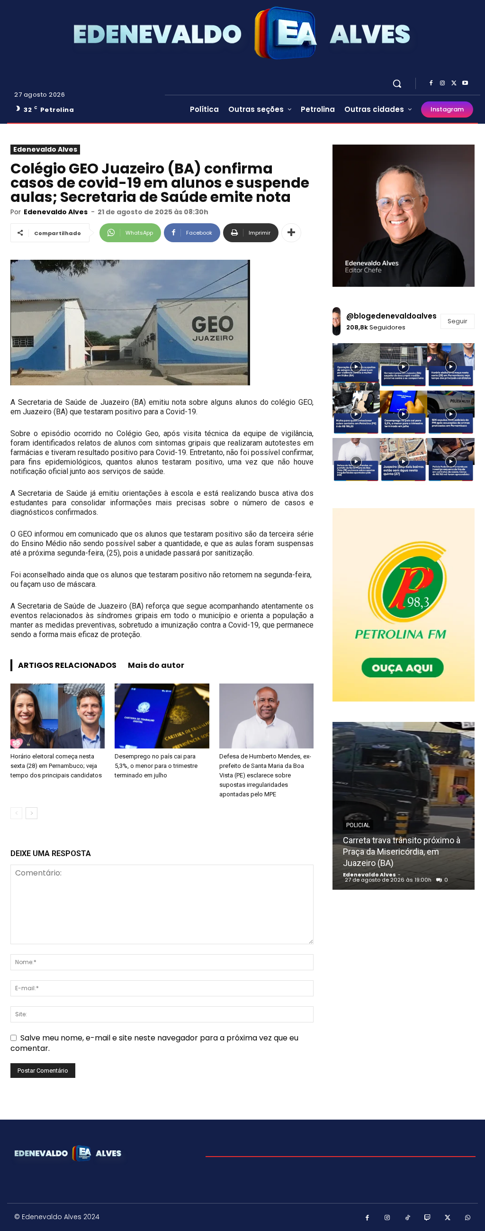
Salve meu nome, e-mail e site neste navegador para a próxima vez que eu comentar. (154, 1043)
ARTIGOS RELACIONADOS (67, 665)
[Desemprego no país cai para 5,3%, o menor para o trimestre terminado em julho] (162, 716)
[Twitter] (453, 83)
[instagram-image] (356, 367)
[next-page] (31, 813)
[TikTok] (407, 1218)
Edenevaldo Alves (45, 149)
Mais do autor (156, 665)
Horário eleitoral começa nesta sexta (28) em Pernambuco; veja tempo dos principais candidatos (56, 766)
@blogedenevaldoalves (391, 316)
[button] (397, 83)
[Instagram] (442, 83)
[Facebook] (431, 83)
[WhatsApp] (468, 1218)
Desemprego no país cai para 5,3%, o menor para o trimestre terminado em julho (156, 766)
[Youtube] (465, 83)
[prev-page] (16, 813)
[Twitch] (428, 1218)
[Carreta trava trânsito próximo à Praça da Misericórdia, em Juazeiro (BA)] (403, 806)
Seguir (457, 321)
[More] (291, 232)
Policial (358, 825)
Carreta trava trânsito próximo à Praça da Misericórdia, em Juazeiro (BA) (401, 851)
